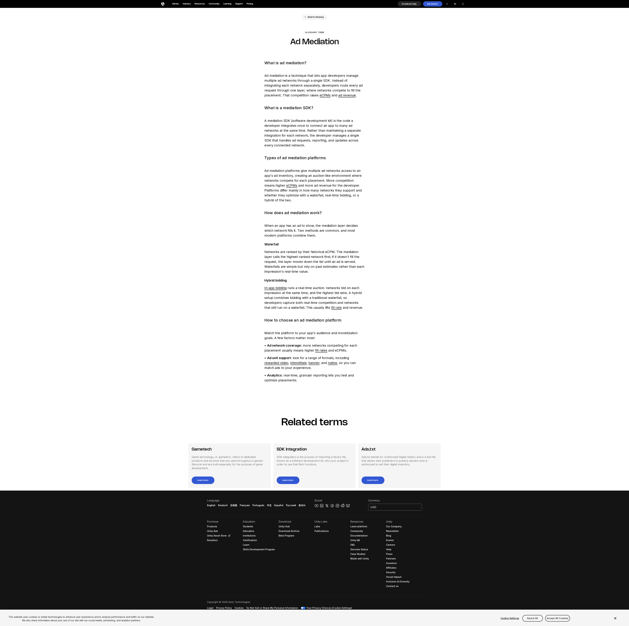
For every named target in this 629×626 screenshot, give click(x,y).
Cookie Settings (510, 618)
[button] (409, 4)
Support (239, 4)
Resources (200, 4)
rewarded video (276, 363)
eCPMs (325, 95)
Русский (291, 505)
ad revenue (347, 95)
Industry (187, 4)
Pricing (250, 4)
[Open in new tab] (229, 535)
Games (175, 4)
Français (245, 505)
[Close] (615, 618)
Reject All (532, 618)
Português (258, 505)
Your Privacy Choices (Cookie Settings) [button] (329, 607)
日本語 (233, 505)
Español (278, 505)
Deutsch (223, 505)
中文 (269, 505)
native (332, 363)
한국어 (302, 505)
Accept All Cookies (558, 618)
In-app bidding (275, 288)
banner (313, 363)
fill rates (321, 350)
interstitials (298, 363)
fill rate (336, 308)
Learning (227, 4)
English (211, 505)
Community (214, 4)
